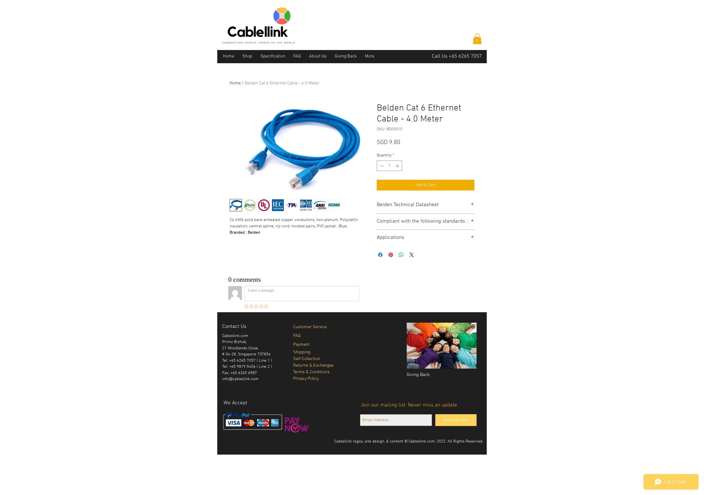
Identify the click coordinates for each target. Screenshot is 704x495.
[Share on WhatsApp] (401, 254)
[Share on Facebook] (380, 254)
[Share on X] (411, 254)
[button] (477, 38)
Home (235, 83)
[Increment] (398, 166)
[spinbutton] (389, 166)
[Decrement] (381, 166)
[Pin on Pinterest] (390, 254)
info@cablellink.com (240, 379)
